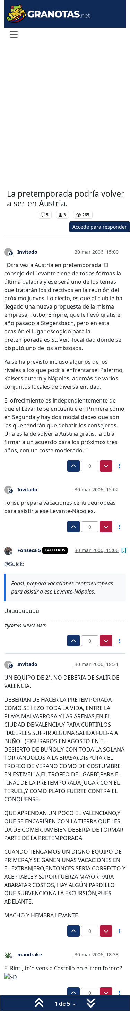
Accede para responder (99, 227)
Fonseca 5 (29, 550)
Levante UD (21, 215)
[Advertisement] (65, 116)
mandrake (29, 954)
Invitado (27, 251)
